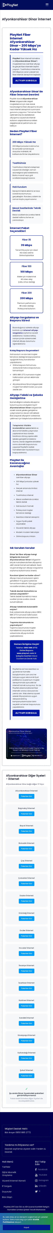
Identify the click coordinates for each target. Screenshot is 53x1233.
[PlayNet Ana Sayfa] (10, 5)
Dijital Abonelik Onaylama (9, 1174)
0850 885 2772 (30, 648)
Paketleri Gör (26, 796)
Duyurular (7, 1191)
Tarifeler (6, 1167)
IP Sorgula (7, 1186)
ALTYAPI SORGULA (26, 80)
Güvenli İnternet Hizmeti (14, 1180)
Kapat (26, 1227)
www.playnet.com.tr (26, 653)
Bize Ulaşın (7, 1197)
